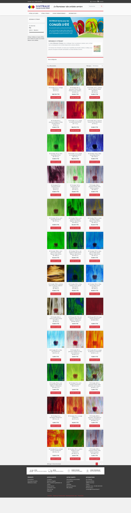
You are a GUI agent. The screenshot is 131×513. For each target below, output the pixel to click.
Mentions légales (51, 481)
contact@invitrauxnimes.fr (92, 489)
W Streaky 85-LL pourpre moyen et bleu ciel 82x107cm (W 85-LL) (56, 123)
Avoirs (68, 482)
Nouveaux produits (32, 481)
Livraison (49, 479)
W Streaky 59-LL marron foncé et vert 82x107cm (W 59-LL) (95, 122)
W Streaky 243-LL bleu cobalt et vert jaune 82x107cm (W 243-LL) (75, 286)
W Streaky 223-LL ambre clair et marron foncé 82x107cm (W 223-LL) (94, 90)
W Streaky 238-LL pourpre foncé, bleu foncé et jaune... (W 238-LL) (95, 187)
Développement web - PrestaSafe (74, 495)
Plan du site (50, 489)
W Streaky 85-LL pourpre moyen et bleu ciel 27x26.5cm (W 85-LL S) (75, 352)
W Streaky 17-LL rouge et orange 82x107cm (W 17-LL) (75, 155)
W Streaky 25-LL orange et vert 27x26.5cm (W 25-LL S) (56, 450)
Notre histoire (50, 486)
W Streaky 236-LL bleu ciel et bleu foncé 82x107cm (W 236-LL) (94, 286)
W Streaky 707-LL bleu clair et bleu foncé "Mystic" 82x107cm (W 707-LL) (94, 253)
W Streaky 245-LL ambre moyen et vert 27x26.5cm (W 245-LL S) (75, 451)
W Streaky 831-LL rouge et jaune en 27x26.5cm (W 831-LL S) (95, 351)
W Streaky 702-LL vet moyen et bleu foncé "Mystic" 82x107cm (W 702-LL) (75, 253)
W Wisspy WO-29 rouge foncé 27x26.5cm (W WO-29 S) (95, 318)
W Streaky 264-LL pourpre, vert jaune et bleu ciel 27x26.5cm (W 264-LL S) (94, 418)
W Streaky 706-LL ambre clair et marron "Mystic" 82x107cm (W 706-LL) (56, 286)
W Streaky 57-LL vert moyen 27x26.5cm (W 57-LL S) (75, 384)
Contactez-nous (51, 487)
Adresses (69, 484)
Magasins (49, 491)
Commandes (70, 481)
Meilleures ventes (32, 482)
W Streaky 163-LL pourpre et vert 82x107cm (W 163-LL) (75, 187)
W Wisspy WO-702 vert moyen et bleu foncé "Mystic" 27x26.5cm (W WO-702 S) (75, 319)
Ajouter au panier (55, 97)
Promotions (31, 479)
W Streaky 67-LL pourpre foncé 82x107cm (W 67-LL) (55, 187)
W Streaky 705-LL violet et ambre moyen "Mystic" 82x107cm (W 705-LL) (95, 220)
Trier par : (88, 66)
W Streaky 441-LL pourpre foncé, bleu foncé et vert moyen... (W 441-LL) (75, 90)
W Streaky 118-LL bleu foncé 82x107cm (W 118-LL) (94, 155)
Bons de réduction (71, 486)
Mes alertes (70, 487)
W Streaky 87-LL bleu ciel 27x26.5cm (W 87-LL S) (56, 351)
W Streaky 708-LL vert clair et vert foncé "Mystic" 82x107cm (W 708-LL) (55, 253)
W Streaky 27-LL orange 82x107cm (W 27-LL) (56, 89)
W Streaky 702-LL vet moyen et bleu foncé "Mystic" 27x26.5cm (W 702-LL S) (56, 385)
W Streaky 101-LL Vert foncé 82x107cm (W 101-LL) (55, 155)
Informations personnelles (73, 479)
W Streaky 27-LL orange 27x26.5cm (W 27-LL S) (75, 417)
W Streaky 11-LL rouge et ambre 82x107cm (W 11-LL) (75, 122)
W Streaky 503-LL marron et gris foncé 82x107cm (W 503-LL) (56, 319)
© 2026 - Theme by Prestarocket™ (57, 495)
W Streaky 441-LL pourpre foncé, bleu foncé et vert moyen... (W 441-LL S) (94, 385)
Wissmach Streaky (34, 19)
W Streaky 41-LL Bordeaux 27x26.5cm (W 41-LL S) (56, 417)
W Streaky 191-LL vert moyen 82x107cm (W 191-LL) (55, 219)
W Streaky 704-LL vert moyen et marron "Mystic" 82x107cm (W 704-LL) (75, 220)
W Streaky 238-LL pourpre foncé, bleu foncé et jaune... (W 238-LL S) (95, 451)
